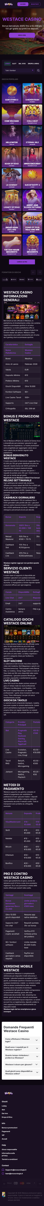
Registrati (35, 4)
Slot (14, 63)
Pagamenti (6, 1131)
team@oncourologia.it (12, 1173)
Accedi (22, 4)
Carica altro (22, 262)
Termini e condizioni (9, 1159)
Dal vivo (22, 63)
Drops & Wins (33, 63)
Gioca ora (22, 35)
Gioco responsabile (9, 1149)
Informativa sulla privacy (8, 1154)
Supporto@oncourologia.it (12, 1170)
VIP (3, 1135)
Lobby (7, 63)
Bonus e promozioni (9, 1128)
